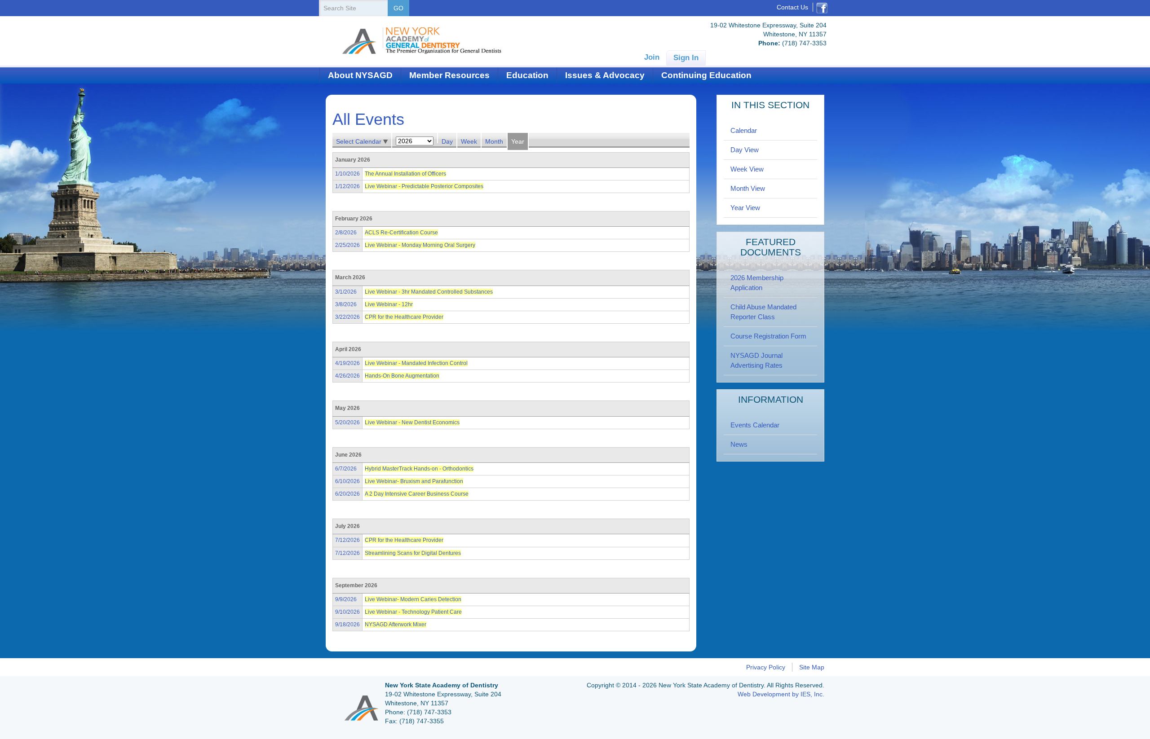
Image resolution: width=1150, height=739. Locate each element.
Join (651, 57)
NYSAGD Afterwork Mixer (395, 624)
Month (494, 141)
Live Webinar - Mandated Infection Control (416, 363)
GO (398, 8)
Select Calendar (359, 141)
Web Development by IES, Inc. (781, 694)
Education (527, 75)
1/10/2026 (347, 174)
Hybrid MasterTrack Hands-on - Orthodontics (419, 469)
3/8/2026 (346, 304)
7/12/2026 (347, 540)
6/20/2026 (347, 494)
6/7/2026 (346, 469)
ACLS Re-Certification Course (401, 232)
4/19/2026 (347, 363)
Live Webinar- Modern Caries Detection (413, 599)
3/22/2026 (347, 317)
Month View (747, 188)
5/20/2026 (347, 422)
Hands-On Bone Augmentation (402, 376)
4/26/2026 (347, 376)
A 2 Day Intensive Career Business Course (417, 494)
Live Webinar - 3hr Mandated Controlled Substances (429, 292)
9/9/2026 (346, 599)
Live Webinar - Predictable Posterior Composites (424, 186)
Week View (747, 169)
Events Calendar (754, 425)
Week (469, 141)
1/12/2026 (347, 186)
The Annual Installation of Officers (405, 174)
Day (447, 141)
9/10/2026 (347, 612)
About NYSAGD (360, 75)
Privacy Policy (765, 667)
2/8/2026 (346, 232)
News (739, 444)
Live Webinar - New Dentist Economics (412, 422)
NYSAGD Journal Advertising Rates (756, 360)
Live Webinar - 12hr (389, 304)
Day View (744, 150)
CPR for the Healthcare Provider (404, 317)
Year (517, 141)
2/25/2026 (347, 245)
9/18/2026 (347, 624)
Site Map (811, 667)
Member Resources (449, 75)
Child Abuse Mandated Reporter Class (763, 312)
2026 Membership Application (756, 282)
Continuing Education (706, 75)
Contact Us (792, 7)
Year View (745, 207)
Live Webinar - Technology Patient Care (413, 612)
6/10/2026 (347, 481)
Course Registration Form (768, 336)
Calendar (743, 130)
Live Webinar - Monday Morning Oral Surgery (420, 245)
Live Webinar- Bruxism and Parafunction (414, 481)
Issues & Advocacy (605, 75)
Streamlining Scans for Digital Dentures (413, 553)
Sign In (686, 57)
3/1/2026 (346, 292)
